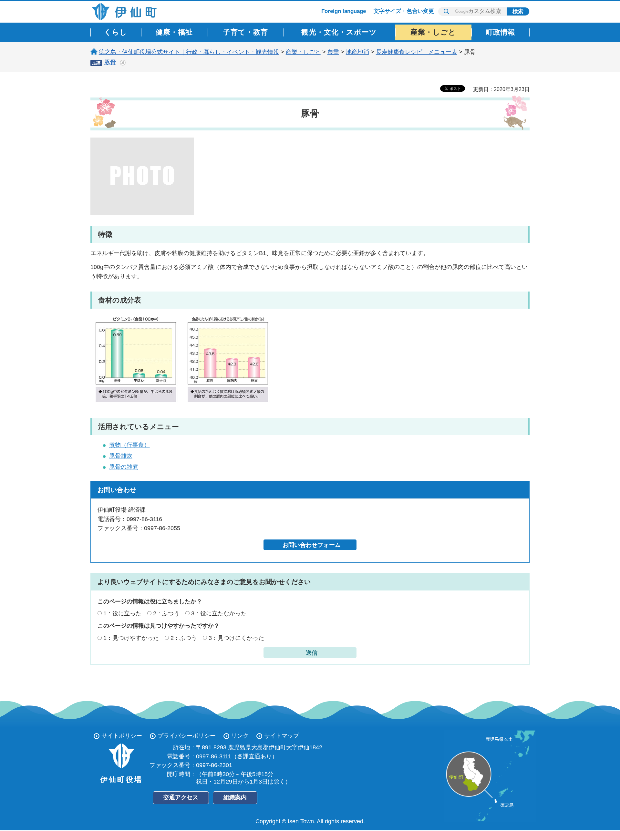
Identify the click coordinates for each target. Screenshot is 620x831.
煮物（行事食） (129, 445)
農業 (333, 52)
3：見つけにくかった (236, 638)
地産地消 (357, 52)
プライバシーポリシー (187, 736)
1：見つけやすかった (131, 638)
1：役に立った (122, 613)
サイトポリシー (121, 736)
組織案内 (235, 797)
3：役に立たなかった (219, 613)
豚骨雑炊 (120, 456)
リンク (240, 736)
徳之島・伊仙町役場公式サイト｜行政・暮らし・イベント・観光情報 (189, 52)
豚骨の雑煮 (123, 467)
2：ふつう (166, 613)
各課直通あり (254, 756)
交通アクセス (180, 797)
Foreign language (343, 11)
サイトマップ (281, 736)
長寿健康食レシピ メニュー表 (416, 52)
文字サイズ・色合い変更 (404, 11)
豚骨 (110, 62)
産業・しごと (303, 52)
